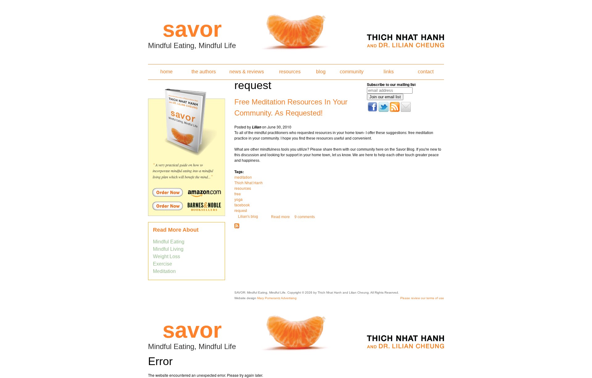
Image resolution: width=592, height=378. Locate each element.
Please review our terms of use (422, 298)
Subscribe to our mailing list (391, 84)
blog (321, 71)
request (240, 210)
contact (426, 71)
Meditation (164, 271)
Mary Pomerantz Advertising (277, 298)
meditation (243, 177)
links (389, 71)
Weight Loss (166, 256)
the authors (203, 71)
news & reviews (246, 71)
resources (290, 71)
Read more (280, 217)
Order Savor (186, 192)
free (237, 193)
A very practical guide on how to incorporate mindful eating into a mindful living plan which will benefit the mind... (183, 170)
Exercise (162, 263)
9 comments (304, 217)
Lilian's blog (248, 216)
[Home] (296, 30)
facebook (242, 204)
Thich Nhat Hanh (248, 182)
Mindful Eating (168, 241)
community (352, 71)
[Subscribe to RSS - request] (236, 227)
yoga (238, 199)
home (166, 71)
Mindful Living (168, 249)
